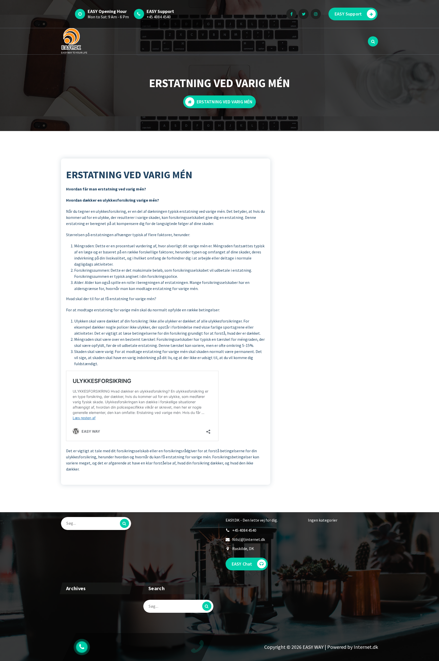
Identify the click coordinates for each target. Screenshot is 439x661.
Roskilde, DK (243, 548)
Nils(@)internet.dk (248, 539)
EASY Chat (242, 564)
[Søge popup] (373, 41)
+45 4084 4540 (159, 16)
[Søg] (124, 523)
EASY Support (348, 14)
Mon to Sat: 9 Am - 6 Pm (108, 16)
